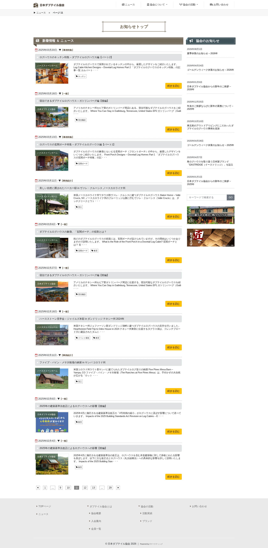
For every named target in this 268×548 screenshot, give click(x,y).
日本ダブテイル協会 (46, 109)
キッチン (82, 76)
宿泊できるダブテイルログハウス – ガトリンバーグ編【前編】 (74, 275)
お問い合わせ (220, 4)
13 (93, 487)
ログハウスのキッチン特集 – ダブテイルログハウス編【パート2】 (76, 57)
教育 (95, 251)
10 (68, 487)
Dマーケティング (156, 544)
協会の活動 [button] (189, 4)
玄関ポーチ (82, 164)
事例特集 (67, 50)
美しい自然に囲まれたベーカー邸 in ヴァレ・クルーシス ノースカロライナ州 (82, 188)
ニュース (129, 4)
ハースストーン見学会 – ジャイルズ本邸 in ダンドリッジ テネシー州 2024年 (82, 318)
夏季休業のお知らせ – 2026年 (202, 53)
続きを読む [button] (173, 85)
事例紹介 (67, 180)
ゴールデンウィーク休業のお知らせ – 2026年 (210, 70)
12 (85, 487)
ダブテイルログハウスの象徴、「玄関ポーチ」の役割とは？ (73, 231)
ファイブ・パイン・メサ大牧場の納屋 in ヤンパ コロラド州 (72, 362)
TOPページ (44, 506)
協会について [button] (157, 4)
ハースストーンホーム (47, 65)
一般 (65, 93)
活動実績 (147, 513)
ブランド (147, 521)
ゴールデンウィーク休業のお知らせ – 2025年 (210, 145)
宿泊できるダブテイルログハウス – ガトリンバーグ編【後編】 (74, 101)
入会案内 (96, 521)
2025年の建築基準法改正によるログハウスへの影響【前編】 (73, 448)
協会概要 (96, 513)
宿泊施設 (82, 120)
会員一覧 (96, 529)
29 (110, 487)
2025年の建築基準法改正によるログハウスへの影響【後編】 (73, 406)
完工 (80, 207)
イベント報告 (83, 338)
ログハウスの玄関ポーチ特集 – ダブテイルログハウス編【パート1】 (78, 144)
